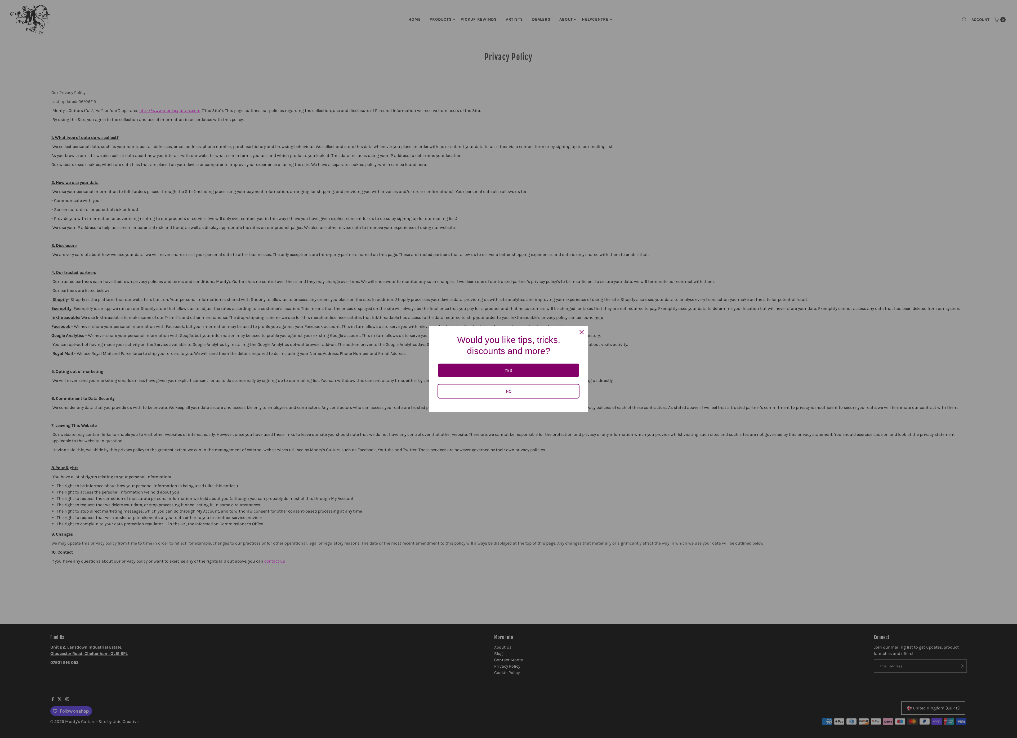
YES (508, 370)
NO (508, 391)
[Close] (581, 332)
